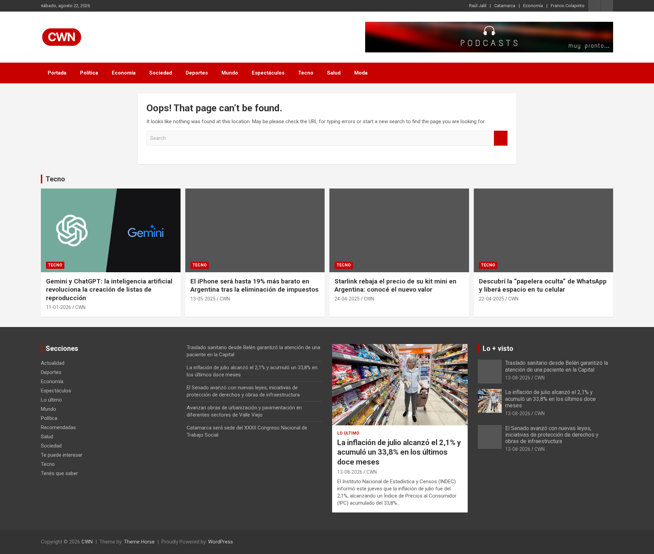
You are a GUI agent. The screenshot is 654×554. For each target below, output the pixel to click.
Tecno (305, 73)
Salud (334, 73)
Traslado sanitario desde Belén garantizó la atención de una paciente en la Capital (556, 366)
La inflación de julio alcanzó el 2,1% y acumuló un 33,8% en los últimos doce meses (399, 452)
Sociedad (160, 73)
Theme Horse (139, 542)
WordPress (220, 542)
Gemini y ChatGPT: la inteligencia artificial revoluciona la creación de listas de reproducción (109, 289)
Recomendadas (58, 427)
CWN (80, 307)
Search (501, 138)
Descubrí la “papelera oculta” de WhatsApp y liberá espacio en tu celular (543, 285)
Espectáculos (268, 73)
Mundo (229, 73)
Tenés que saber (59, 473)
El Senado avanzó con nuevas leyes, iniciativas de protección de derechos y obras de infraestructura (551, 434)
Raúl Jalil (477, 5)
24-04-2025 (347, 299)
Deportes (197, 73)
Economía (533, 5)
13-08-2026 (349, 472)
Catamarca (504, 5)
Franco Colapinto (568, 5)
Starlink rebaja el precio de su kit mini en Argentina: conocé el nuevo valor (395, 285)
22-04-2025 (491, 299)
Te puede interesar (61, 455)
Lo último (51, 400)
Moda (361, 73)
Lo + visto (498, 348)
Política (89, 73)
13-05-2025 (203, 299)
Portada (57, 73)
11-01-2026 (58, 307)
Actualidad (52, 363)
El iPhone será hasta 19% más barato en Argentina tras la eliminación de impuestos (254, 285)
